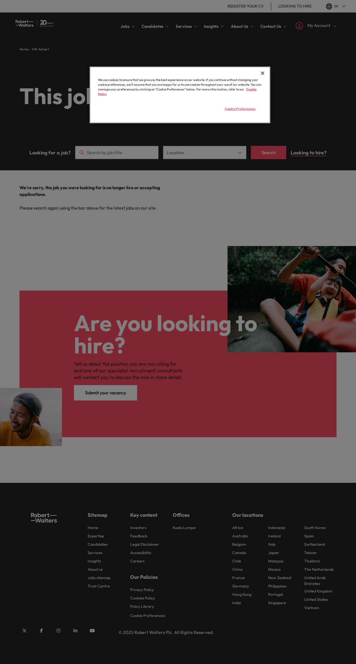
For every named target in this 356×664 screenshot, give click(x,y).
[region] (180, 95)
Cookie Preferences (240, 109)
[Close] (262, 73)
